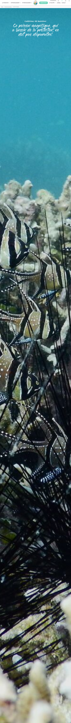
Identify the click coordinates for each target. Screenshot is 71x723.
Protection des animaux (8, 6)
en (65, 0)
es (69, 0)
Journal (59, 2)
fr (62, 0)
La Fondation (5, 2)
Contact (64, 2)
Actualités (51, 2)
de (58, 0)
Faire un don (43, 2)
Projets (2, 6)
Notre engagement (15, 2)
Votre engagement (26, 2)
